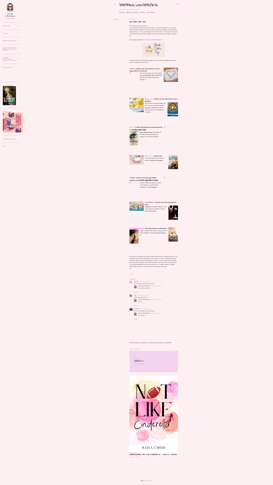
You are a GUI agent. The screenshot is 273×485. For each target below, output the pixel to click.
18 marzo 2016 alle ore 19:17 (155, 313)
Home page (121, 12)
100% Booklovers (146, 39)
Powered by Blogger (148, 480)
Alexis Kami (136, 308)
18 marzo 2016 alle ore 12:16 (155, 299)
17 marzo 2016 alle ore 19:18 (155, 285)
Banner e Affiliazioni (132, 12)
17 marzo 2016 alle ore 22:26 (142, 295)
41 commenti (141, 363)
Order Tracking (7, 112)
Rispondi (136, 292)
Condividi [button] (116, 19)
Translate (14, 60)
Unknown (136, 281)
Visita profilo (10, 18)
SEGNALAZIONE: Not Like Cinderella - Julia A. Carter (153, 454)
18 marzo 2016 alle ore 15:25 (145, 308)
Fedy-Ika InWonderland (144, 285)
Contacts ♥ (138, 361)
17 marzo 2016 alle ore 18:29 (144, 281)
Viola (135, 295)
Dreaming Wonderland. (138, 5)
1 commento (136, 457)
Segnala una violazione (9, 40)
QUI (161, 39)
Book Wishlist (151, 12)
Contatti (142, 12)
